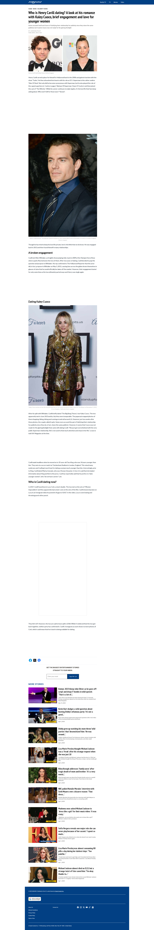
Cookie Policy (31, 915)
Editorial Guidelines (33, 910)
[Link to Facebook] (78, 907)
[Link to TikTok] (90, 907)
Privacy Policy (31, 912)
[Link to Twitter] (84, 907)
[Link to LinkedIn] (93, 907)
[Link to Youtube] (87, 907)
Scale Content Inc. (59, 891)
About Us (30, 907)
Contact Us (55, 907)
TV (110, 2)
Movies (116, 2)
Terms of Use (31, 918)
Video (122, 2)
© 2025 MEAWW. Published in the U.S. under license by (41, 891)
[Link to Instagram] (81, 907)
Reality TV (103, 2)
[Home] (35, 2)
